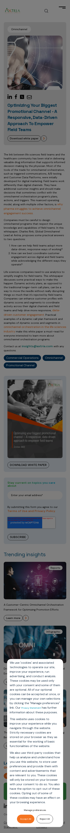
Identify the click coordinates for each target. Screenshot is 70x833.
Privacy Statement (31, 707)
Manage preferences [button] (35, 810)
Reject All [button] (45, 818)
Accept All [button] (25, 818)
